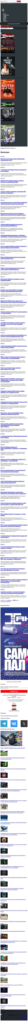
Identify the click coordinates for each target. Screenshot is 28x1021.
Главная (2, 148)
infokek (2, 891)
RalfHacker (3, 781)
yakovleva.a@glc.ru (16, 1011)
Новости (3, 156)
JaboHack (2, 836)
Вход (26, 1)
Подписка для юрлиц (13, 715)
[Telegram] (4, 723)
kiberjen (2, 955)
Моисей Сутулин (4, 869)
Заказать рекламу (4, 715)
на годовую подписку (16, 2)
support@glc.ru (18, 1010)
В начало (10, 600)
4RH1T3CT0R (3, 772)
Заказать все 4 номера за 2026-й (14, 681)
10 (16, 600)
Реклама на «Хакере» (23, 1018)
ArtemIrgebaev (3, 913)
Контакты (25, 1019)
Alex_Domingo (3, 803)
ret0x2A (2, 750)
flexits (2, 761)
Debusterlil (3, 825)
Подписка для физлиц (23, 1016)
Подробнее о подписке (14, 710)
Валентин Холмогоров (5, 987)
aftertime (2, 923)
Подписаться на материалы (14, 23)
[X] (24, 723)
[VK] (14, 723)
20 (17, 600)
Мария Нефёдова (4, 792)
